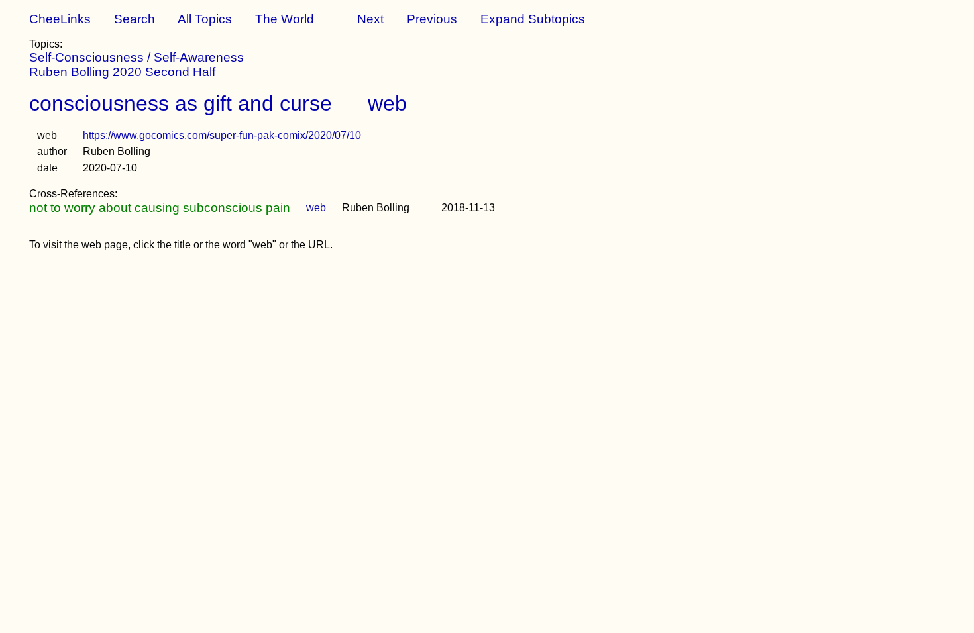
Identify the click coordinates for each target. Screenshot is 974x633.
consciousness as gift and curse (180, 103)
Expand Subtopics (532, 19)
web (387, 103)
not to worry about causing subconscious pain (159, 208)
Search (134, 19)
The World (284, 19)
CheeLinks (60, 19)
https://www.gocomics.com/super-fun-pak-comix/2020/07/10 (222, 135)
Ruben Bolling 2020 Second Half (122, 72)
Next (370, 19)
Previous (432, 19)
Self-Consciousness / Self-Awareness (136, 57)
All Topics (205, 19)
